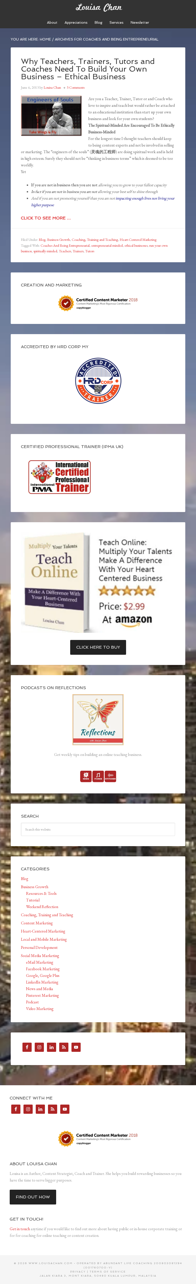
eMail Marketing (39, 962)
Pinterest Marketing (42, 995)
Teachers (65, 251)
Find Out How (33, 1197)
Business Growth (58, 239)
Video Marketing (40, 1008)
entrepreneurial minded (107, 245)
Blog (42, 239)
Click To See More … (46, 218)
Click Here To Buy (98, 647)
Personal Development (39, 947)
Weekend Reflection (42, 906)
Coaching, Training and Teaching (95, 239)
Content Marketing (37, 923)
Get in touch (20, 1228)
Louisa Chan (98, 7)
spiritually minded (45, 251)
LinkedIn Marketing (42, 982)
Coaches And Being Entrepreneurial (65, 245)
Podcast (32, 1002)
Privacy (78, 1271)
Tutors (89, 251)
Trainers (78, 251)
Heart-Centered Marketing (138, 239)
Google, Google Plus (42, 975)
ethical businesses (136, 245)
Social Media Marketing (40, 955)
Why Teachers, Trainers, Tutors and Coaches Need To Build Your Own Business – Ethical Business (88, 69)
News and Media (39, 988)
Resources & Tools (41, 893)
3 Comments (75, 87)
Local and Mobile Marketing (44, 939)
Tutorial (33, 900)
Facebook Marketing (43, 969)
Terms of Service (108, 1271)
